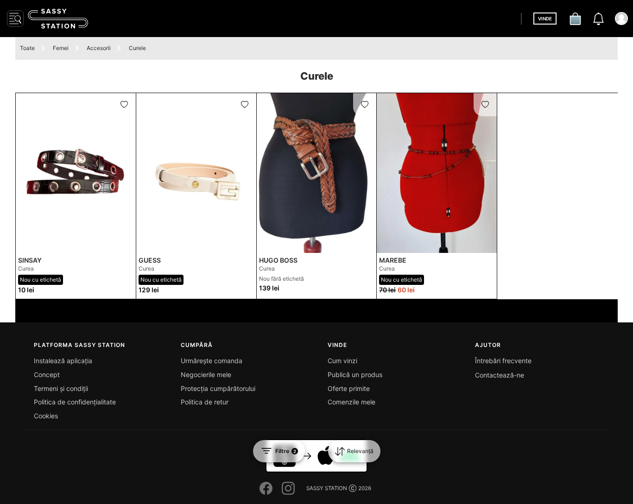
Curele (137, 47)
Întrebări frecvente (503, 361)
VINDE (545, 18)
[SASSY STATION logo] (58, 18)
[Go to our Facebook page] (266, 488)
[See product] (76, 173)
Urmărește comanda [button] (211, 361)
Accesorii (99, 47)
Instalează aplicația (63, 361)
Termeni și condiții (61, 388)
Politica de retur (204, 402)
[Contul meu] (621, 18)
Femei (61, 47)
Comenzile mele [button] (351, 402)
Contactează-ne (499, 375)
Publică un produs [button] (355, 374)
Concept (47, 374)
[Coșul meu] (575, 18)
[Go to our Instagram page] (288, 488)
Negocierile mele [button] (206, 374)
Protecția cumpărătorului (218, 388)
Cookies (46, 416)
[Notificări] (598, 18)
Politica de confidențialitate (75, 402)
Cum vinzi (342, 361)
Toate (27, 47)
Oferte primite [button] (349, 388)
